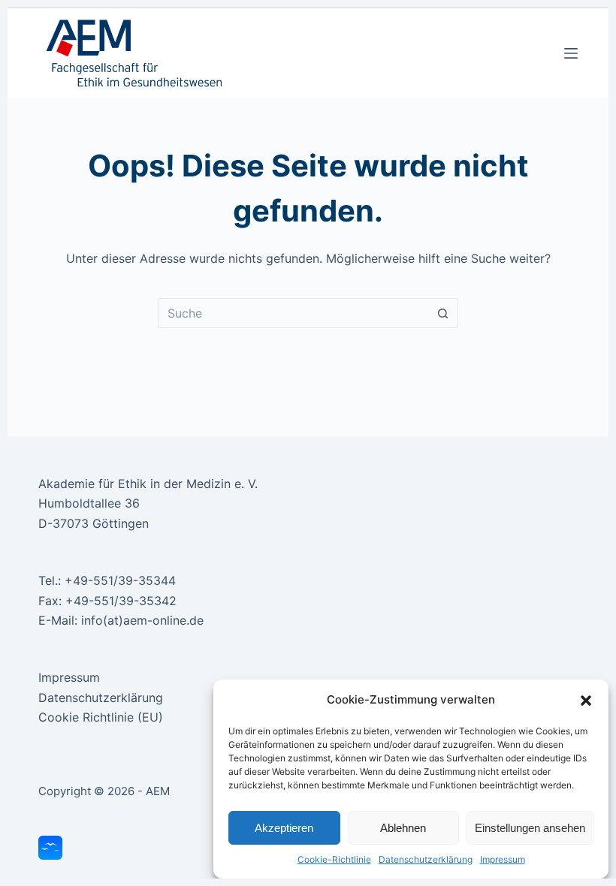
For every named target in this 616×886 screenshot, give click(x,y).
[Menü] (571, 53)
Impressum (502, 859)
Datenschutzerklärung (426, 859)
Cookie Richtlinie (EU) (100, 717)
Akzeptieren (284, 827)
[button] (585, 700)
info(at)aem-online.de (142, 620)
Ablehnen (403, 827)
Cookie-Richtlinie (334, 859)
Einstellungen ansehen (530, 827)
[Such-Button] (443, 313)
